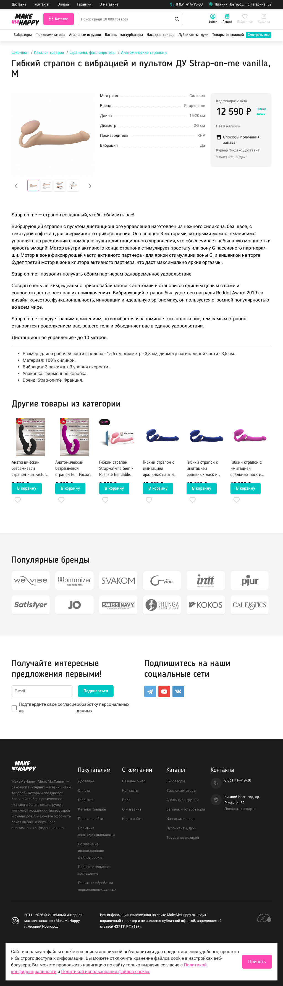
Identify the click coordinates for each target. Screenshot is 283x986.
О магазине (109, 5)
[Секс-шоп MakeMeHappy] (25, 20)
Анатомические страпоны (144, 53)
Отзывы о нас (134, 781)
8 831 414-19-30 (189, 5)
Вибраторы (23, 35)
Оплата (63, 5)
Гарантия (84, 5)
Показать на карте (239, 809)
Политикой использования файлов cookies (105, 971)
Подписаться (95, 691)
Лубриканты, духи (193, 35)
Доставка (19, 5)
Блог (126, 800)
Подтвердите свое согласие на (74, 708)
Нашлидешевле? (264, 111)
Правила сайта (90, 819)
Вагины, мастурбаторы (124, 35)
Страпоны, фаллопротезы (93, 53)
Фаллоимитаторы (50, 35)
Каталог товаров (49, 53)
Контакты (42, 5)
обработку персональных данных (103, 708)
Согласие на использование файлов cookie (91, 851)
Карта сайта (132, 819)
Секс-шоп (20, 53)
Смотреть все (258, 35)
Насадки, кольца (161, 35)
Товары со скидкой (228, 35)
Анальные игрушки (85, 35)
